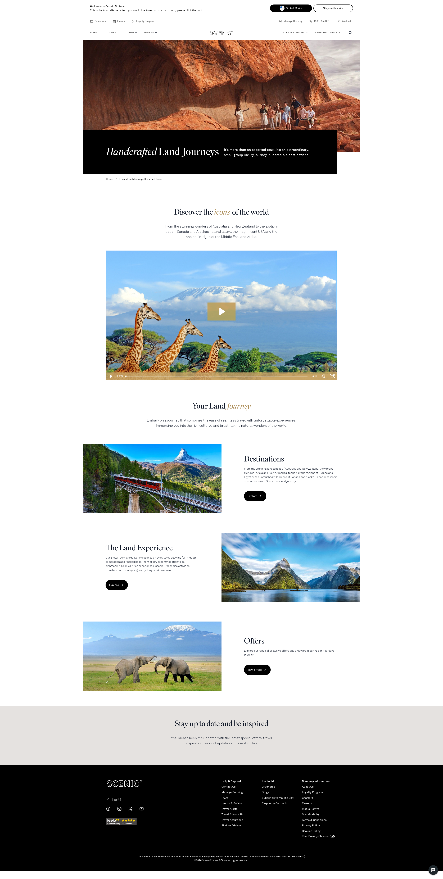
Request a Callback (274, 803)
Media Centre (310, 809)
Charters (307, 798)
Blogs (265, 792)
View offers (254, 670)
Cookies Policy (311, 831)
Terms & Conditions (314, 820)
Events (121, 21)
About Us (308, 787)
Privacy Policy (311, 825)
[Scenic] (221, 32)
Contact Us (229, 787)
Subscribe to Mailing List (277, 798)
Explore (252, 496)
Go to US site (294, 8)
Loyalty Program (145, 21)
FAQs (225, 798)
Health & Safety (232, 803)
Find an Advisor (231, 825)
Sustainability (310, 814)
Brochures (100, 21)
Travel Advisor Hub (233, 814)
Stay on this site (333, 8)
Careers (307, 803)
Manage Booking (293, 21)
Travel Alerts (229, 809)
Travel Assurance (232, 820)
